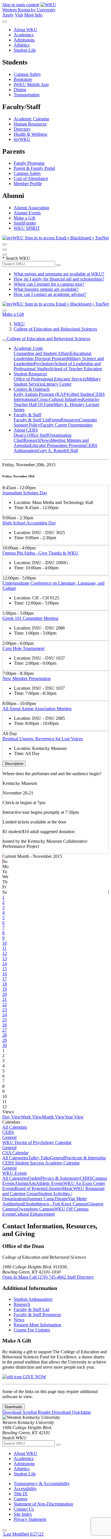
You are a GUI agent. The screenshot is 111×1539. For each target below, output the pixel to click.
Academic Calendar (31, 118)
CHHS (86, 1178)
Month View (53, 1116)
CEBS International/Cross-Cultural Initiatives (59, 397)
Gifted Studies (80, 394)
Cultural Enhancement (35, 1214)
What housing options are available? (46, 289)
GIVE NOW (34, 1376)
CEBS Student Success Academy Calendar (41, 1162)
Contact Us (24, 1509)
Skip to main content (20, 4)
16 (4, 973)
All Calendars (14, 1127)
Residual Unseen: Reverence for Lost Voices (43, 738)
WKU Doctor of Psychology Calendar (36, 1142)
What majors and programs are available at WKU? (59, 273)
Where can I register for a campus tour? (49, 284)
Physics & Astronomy (60, 1178)
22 (4, 1004)
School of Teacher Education (76, 368)
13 (4, 958)
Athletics (22, 45)
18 (4, 984)
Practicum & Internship (85, 1157)
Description (14, 764)
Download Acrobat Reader (27, 1412)
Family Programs (29, 163)
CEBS (8, 1132)
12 (4, 953)
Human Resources (30, 124)
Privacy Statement (30, 1519)
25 (4, 1019)
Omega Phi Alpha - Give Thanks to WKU (41, 553)
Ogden (34, 1178)
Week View (31, 1116)
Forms (55, 419)
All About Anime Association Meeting (37, 708)
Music (67, 1188)
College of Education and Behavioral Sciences (55, 329)
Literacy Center (57, 384)
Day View (11, 1116)
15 (4, 968)
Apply (8, 14)
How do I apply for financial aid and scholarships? (59, 279)
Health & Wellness (30, 134)
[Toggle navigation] (4, 340)
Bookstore (23, 79)
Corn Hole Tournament (23, 648)
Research (32, 440)
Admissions (24, 39)
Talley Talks (39, 1157)
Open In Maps (15, 1277)
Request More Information (37, 1324)
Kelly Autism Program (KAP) (40, 394)
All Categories (15, 1157)
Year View (74, 1116)
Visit (19, 14)
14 (4, 963)
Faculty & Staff (27, 414)
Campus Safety (27, 74)
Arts (32, 1183)
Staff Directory (80, 1277)
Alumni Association (31, 207)
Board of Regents (30, 1188)
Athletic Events (49, 1183)
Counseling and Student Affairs (42, 353)
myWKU (22, 139)
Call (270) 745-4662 (48, 1277)
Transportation (27, 94)
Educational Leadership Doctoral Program (52, 356)
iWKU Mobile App (31, 84)
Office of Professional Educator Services (50, 379)
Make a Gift (24, 218)
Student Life (25, 50)
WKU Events (14, 1173)
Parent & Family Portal (34, 168)
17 (4, 978)
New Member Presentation (27, 678)
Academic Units (28, 348)
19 (4, 989)
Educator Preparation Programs (58, 445)
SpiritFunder (25, 223)
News (45, 440)
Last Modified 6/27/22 (23, 1534)
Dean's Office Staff (31, 435)
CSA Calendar (15, 1152)
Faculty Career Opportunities (66, 425)
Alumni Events (27, 212)
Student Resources (30, 373)
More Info (33, 14)
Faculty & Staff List (31, 419)
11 (4, 948)
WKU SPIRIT (27, 228)
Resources (70, 419)
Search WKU (16, 258)
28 (4, 1035)
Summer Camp (40, 1198)
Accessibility (25, 1488)
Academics (24, 34)
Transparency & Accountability (42, 1483)
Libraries (54, 1188)
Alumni (21, 1183)
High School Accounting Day (29, 522)
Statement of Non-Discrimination (43, 1504)
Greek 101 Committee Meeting (30, 618)
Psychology (44, 363)
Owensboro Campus (35, 1208)
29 (4, 1040)
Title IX (21, 1493)
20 (4, 994)
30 (4, 1045)
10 (4, 943)
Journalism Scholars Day (25, 492)
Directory (22, 129)
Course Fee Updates (32, 1329)
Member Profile (28, 183)
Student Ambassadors (33, 1299)
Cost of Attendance (31, 178)
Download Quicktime (71, 1412)
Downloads (13, 1407)
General (9, 1137)
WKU (19, 323)
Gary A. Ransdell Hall (58, 450)
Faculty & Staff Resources (37, 1314)
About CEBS (26, 430)
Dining (20, 89)
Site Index (23, 1514)
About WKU (25, 29)
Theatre (61, 1198)
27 (4, 1030)
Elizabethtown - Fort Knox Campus (55, 1203)
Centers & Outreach (32, 389)
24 (4, 1014)
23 (4, 1009)
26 (4, 1024)
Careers (20, 1498)
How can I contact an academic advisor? (50, 294)
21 (4, 999)
